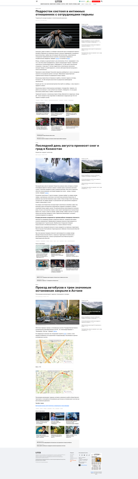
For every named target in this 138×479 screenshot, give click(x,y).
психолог (65, 100)
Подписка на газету (96, 1)
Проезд (45, 408)
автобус (37, 408)
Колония (46, 100)
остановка (57, 408)
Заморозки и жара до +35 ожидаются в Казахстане (47, 280)
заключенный (71, 100)
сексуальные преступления (53, 100)
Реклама (71, 455)
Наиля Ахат (38, 20)
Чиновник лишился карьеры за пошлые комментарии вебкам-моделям (51, 138)
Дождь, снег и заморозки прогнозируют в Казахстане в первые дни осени (52, 277)
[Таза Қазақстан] (89, 1)
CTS (65, 333)
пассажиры (49, 408)
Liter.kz (57, 58)
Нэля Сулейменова (39, 296)
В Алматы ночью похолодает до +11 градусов (91, 36)
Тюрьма (42, 100)
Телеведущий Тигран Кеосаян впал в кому (46, 135)
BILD (68, 58)
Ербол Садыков (38, 154)
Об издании (72, 454)
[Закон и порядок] (82, 1)
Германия (37, 100)
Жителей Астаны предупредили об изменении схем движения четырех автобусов (54, 442)
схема (61, 408)
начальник (61, 100)
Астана (41, 408)
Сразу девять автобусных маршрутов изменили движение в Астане (51, 445)
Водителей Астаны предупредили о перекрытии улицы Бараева (52, 405)
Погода (84, 168)
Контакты (71, 459)
